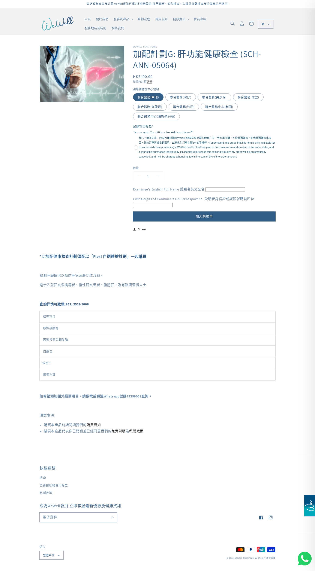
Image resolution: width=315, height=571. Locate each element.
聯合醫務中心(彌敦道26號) (156, 116)
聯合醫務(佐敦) (248, 97)
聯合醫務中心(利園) (219, 107)
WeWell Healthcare (245, 557)
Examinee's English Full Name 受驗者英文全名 (169, 189)
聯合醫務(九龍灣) (150, 107)
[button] (232, 23)
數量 (136, 168)
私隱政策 (136, 431)
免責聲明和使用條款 (54, 485)
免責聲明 (118, 431)
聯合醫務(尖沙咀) (214, 97)
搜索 (43, 478)
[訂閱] (112, 517)
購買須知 (94, 425)
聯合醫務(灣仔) (180, 97)
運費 (149, 81)
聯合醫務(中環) (148, 97)
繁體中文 (49, 555)
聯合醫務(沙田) (184, 107)
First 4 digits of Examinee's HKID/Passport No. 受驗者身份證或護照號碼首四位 (193, 199)
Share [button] (142, 229)
